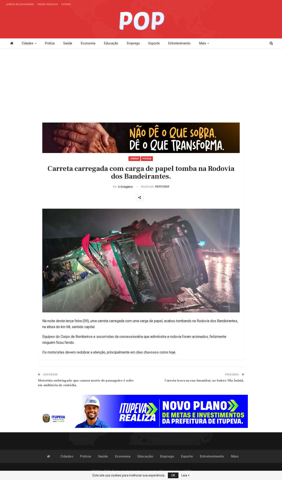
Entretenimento (179, 43)
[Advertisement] (141, 83)
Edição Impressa (47, 4)
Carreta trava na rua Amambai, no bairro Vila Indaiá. (204, 380)
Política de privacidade (20, 4)
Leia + (185, 475)
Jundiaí (134, 158)
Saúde (67, 43)
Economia (88, 43)
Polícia (50, 43)
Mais (202, 43)
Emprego (133, 43)
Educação (111, 43)
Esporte (154, 43)
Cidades (27, 43)
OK (173, 475)
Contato (66, 4)
